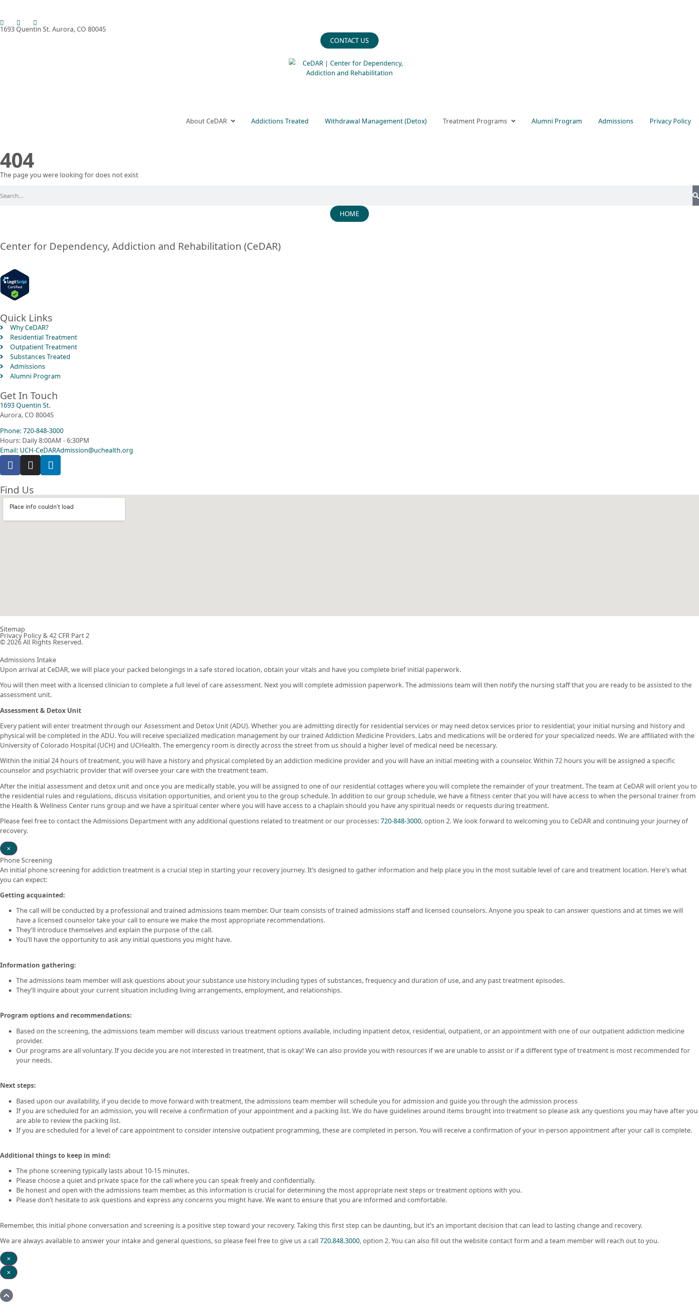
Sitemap (12, 629)
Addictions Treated (280, 121)
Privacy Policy (670, 121)
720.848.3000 (340, 1240)
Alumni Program (557, 121)
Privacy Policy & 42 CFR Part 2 (44, 635)
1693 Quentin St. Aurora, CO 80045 (53, 29)
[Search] (696, 195)
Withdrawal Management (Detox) (376, 121)
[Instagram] (30, 465)
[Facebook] (10, 465)
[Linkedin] (50, 465)
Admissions (615, 121)
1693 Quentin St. (25, 405)
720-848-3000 (401, 820)
